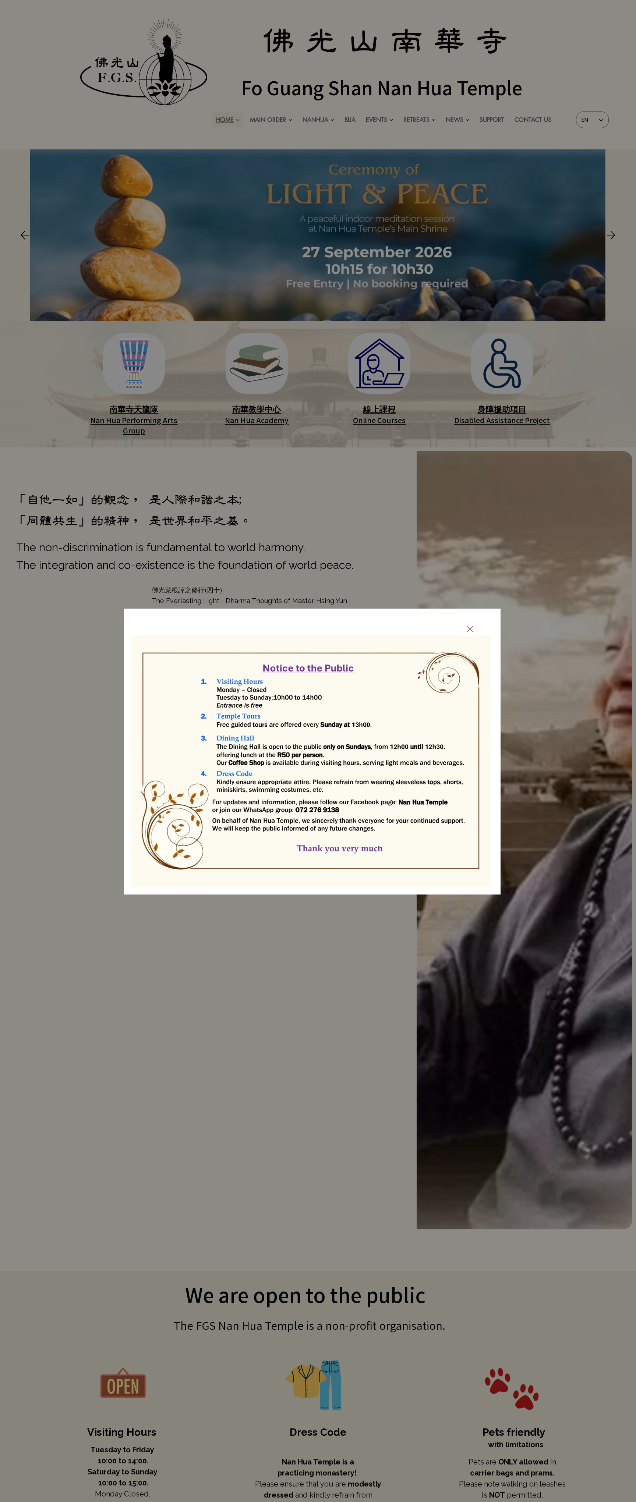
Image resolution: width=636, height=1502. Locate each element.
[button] (470, 629)
